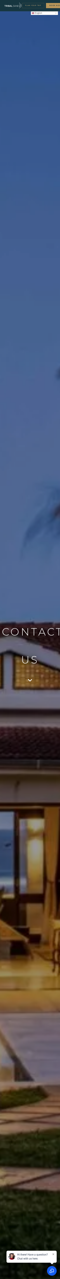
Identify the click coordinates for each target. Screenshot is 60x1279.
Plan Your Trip (33, 5)
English (38, 13)
